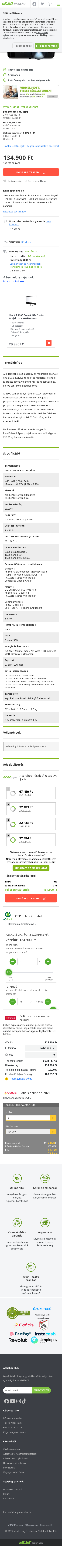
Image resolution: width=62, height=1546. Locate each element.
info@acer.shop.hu (12, 1418)
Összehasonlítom (37, 180)
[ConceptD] (46, 1525)
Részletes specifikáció (14, 211)
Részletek (26, 242)
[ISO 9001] (41, 1325)
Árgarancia (14, 74)
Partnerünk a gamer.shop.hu (17, 1512)
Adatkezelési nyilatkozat (15, 1458)
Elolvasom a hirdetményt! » (22, 923)
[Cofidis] (23, 1325)
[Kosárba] (49, 343)
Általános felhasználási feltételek (20, 1453)
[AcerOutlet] (15, 1525)
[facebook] (6, 1401)
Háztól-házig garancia (20, 69)
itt (54, 1030)
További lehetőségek (13, 145)
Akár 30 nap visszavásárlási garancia (29, 80)
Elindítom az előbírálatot (31, 868)
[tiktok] (24, 1401)
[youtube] (13, 1401)
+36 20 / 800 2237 (12, 1422)
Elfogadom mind (46, 45)
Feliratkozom (41, 1390)
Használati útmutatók (14, 1463)
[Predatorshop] (31, 1525)
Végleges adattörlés (13, 1472)
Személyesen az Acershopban (25, 263)
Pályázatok (9, 1467)
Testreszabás (23, 45)
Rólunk (6, 1493)
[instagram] (18, 1401)
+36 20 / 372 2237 (12, 1427)
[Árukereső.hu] (42, 1310)
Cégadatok (8, 1498)
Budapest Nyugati (12, 1489)
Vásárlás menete (12, 1449)
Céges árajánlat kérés (14, 1432)
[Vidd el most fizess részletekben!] (31, 92)
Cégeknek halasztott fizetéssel (43, 145)
